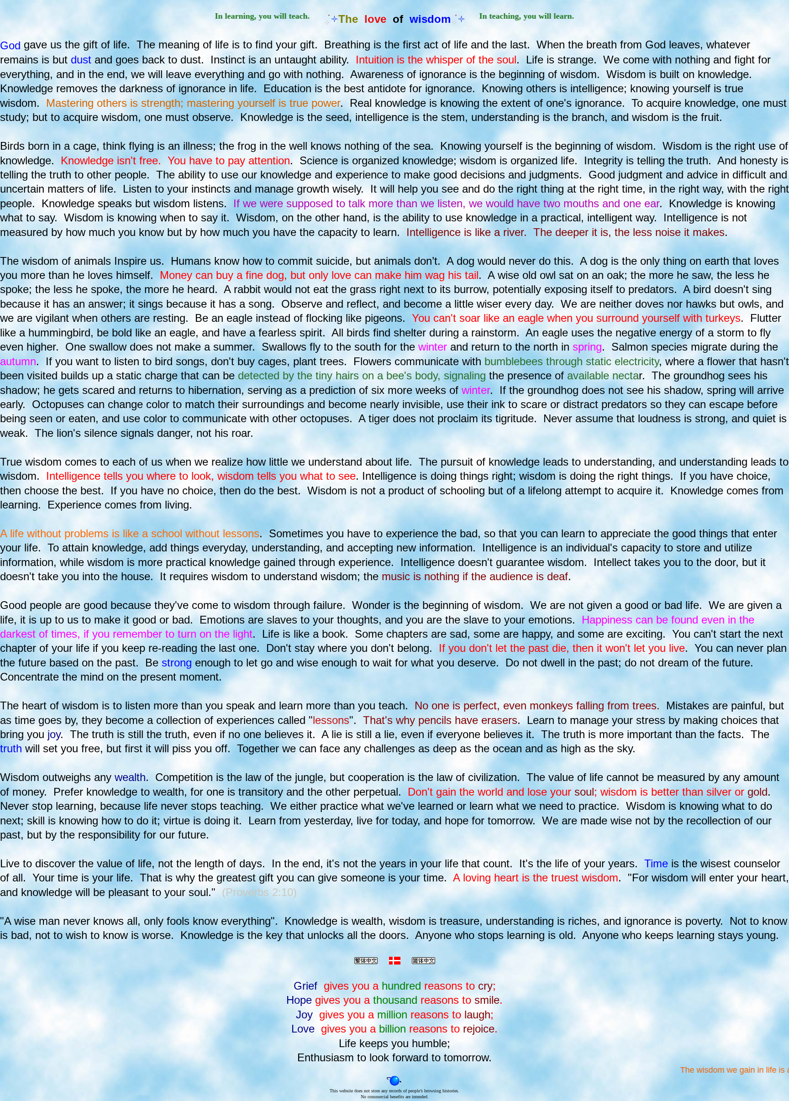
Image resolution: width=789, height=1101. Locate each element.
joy (53, 734)
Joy (304, 1014)
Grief (305, 986)
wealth (130, 777)
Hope (299, 1000)
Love (303, 1028)
